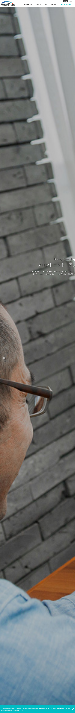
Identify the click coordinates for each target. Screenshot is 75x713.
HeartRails (8, 3)
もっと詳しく (52, 278)
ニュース (45, 4)
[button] (8, 356)
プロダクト (37, 4)
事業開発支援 (28, 4)
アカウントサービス (66, 4)
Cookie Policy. (19, 710)
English (70, 1)
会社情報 (53, 4)
